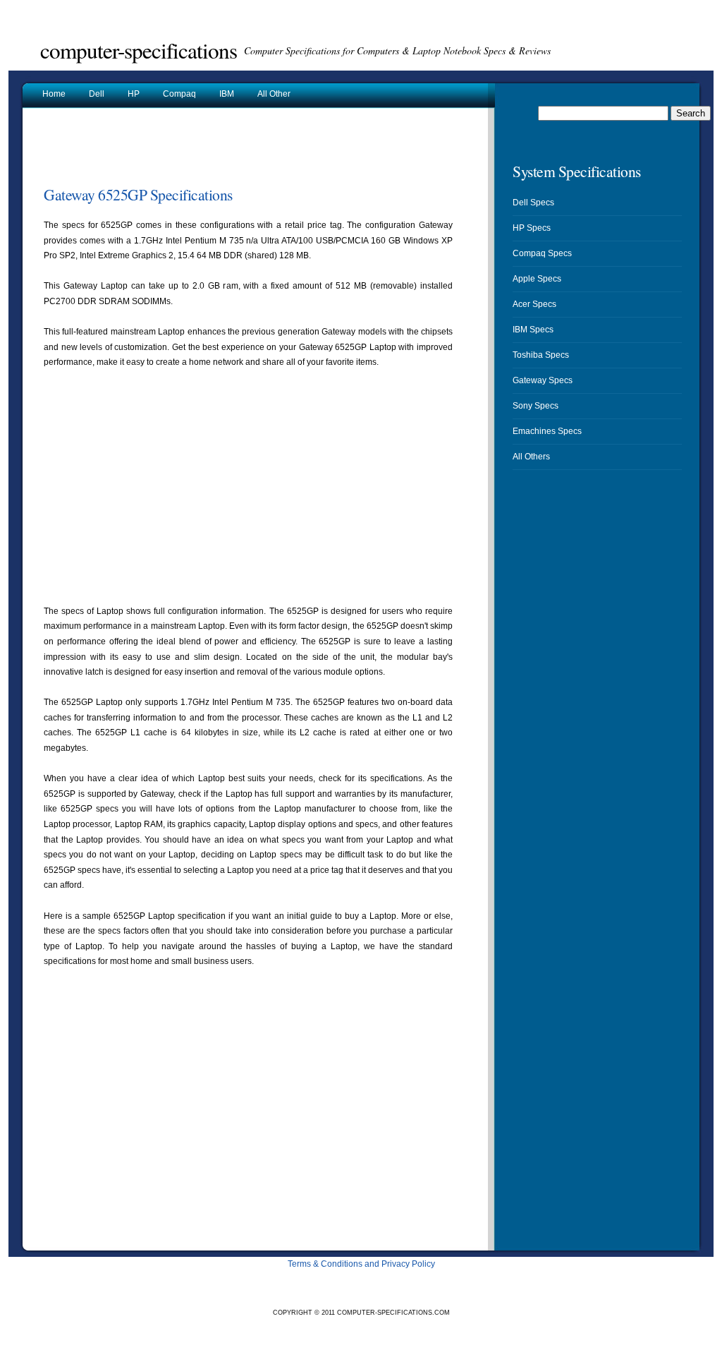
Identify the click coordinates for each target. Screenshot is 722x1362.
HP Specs (532, 228)
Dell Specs (533, 202)
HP (134, 94)
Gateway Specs (543, 380)
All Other (273, 94)
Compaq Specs (542, 253)
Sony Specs (535, 406)
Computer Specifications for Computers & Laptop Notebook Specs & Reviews (397, 50)
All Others (531, 457)
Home (54, 94)
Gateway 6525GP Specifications (138, 194)
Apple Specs (537, 279)
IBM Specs (533, 330)
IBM (226, 94)
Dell (96, 94)
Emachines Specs (547, 431)
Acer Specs (534, 304)
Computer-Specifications (138, 50)
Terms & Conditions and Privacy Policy (361, 1264)
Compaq (179, 94)
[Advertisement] (209, 151)
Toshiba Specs (541, 355)
